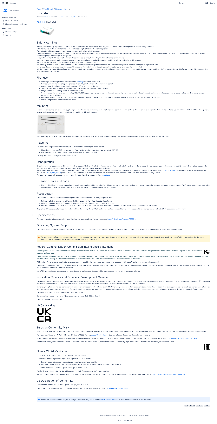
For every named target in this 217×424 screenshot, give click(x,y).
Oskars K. (47, 17)
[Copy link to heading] (57, 22)
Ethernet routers (61, 9)
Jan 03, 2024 (72, 17)
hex (186, 405)
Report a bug (133, 415)
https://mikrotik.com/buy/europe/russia (182, 338)
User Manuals (48, 9)
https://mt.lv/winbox (53, 173)
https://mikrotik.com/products (117, 388)
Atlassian (124, 420)
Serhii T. (63, 17)
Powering (79, 82)
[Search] (180, 3)
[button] (2, 3)
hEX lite (41, 21)
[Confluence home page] (6, 3)
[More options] (211, 9)
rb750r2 (200, 405)
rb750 (206, 405)
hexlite (192, 405)
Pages (39, 9)
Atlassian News (144, 415)
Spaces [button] (13, 3)
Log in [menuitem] (212, 3)
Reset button (106, 175)
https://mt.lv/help (168, 170)
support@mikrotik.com (99, 335)
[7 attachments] (70, 9)
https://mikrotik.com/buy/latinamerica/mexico (168, 374)
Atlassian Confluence (115, 415)
